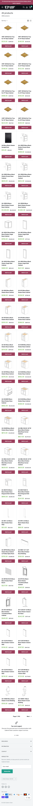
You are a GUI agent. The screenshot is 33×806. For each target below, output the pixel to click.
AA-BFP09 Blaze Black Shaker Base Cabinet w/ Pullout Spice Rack (8, 551)
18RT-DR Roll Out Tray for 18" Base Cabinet (24, 37)
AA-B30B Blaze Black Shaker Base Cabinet (24, 373)
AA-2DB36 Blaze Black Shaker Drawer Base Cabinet (24, 205)
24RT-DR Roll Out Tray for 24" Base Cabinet (24, 65)
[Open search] (24, 7)
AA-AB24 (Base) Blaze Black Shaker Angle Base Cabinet (8, 234)
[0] (30, 7)
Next (28, 716)
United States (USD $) (7, 778)
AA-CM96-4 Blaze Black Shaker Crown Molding (24, 700)
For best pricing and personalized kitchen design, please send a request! (16, 2)
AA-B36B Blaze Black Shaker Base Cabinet (8, 429)
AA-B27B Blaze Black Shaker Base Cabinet (8, 373)
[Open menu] (2, 7)
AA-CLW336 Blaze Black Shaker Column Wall (24, 642)
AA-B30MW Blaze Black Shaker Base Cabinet (7, 401)
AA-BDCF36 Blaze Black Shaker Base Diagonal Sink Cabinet (8, 492)
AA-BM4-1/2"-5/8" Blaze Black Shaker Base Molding (23, 551)
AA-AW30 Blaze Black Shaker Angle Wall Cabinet (24, 234)
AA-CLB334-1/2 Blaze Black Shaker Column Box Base (24, 611)
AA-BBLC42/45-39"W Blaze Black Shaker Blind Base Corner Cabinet (8, 461)
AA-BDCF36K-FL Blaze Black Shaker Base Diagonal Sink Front (23, 492)
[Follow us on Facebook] (3, 787)
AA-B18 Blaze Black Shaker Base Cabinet (24, 318)
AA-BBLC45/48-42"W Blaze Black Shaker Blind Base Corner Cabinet (24, 461)
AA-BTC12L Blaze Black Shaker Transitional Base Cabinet (23, 581)
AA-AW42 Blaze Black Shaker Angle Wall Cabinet (24, 263)
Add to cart (8, 46)
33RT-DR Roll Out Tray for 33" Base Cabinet (8, 119)
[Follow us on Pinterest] (6, 787)
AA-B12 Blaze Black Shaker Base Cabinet (24, 291)
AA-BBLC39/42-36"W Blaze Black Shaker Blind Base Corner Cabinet (24, 431)
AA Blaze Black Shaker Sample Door (8, 146)
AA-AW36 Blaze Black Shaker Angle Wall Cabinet (8, 263)
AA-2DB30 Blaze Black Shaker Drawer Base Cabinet (8, 205)
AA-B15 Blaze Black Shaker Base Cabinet (8, 318)
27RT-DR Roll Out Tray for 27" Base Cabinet (8, 92)
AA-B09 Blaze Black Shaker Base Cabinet (8, 291)
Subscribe (7, 771)
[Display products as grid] (28, 20)
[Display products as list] (30, 20)
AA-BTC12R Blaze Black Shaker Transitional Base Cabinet (7, 612)
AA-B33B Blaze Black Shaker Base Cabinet (24, 400)
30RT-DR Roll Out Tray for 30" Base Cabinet (24, 92)
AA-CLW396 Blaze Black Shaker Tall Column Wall (23, 671)
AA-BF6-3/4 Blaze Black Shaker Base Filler (23, 522)
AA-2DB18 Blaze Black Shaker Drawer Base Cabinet (8, 176)
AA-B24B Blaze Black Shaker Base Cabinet (24, 345)
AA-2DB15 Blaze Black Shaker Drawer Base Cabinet (24, 147)
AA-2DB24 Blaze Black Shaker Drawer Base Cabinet (24, 176)
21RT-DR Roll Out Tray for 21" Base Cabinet (8, 65)
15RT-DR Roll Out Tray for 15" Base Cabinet (8, 37)
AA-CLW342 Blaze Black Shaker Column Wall (8, 671)
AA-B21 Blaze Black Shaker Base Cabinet (8, 345)
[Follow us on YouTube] (9, 787)
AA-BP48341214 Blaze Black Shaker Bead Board (8, 580)
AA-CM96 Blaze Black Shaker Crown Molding (8, 699)
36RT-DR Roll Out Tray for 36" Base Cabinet (24, 119)
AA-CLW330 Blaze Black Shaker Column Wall (8, 642)
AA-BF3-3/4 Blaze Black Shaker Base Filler (7, 522)
